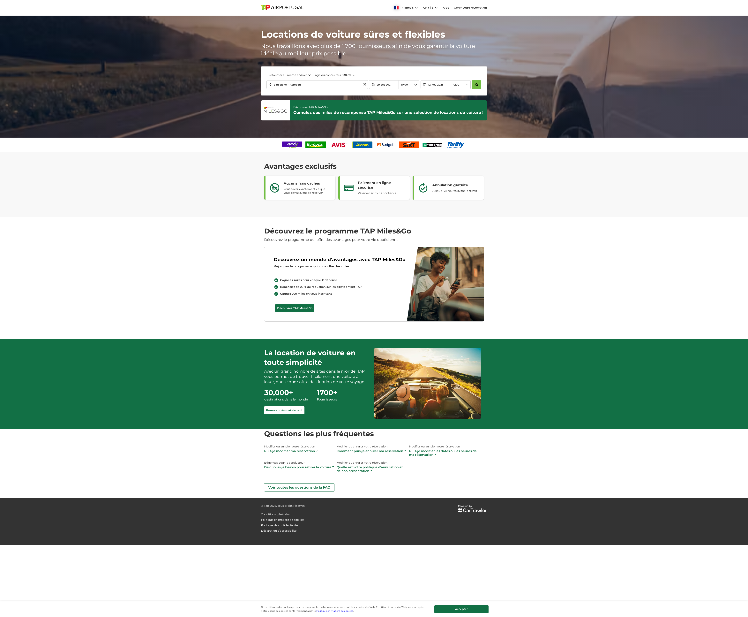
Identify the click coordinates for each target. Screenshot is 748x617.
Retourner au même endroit (287, 75)
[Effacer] (365, 84)
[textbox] (317, 84)
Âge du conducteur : (333, 75)
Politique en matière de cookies (334, 610)
